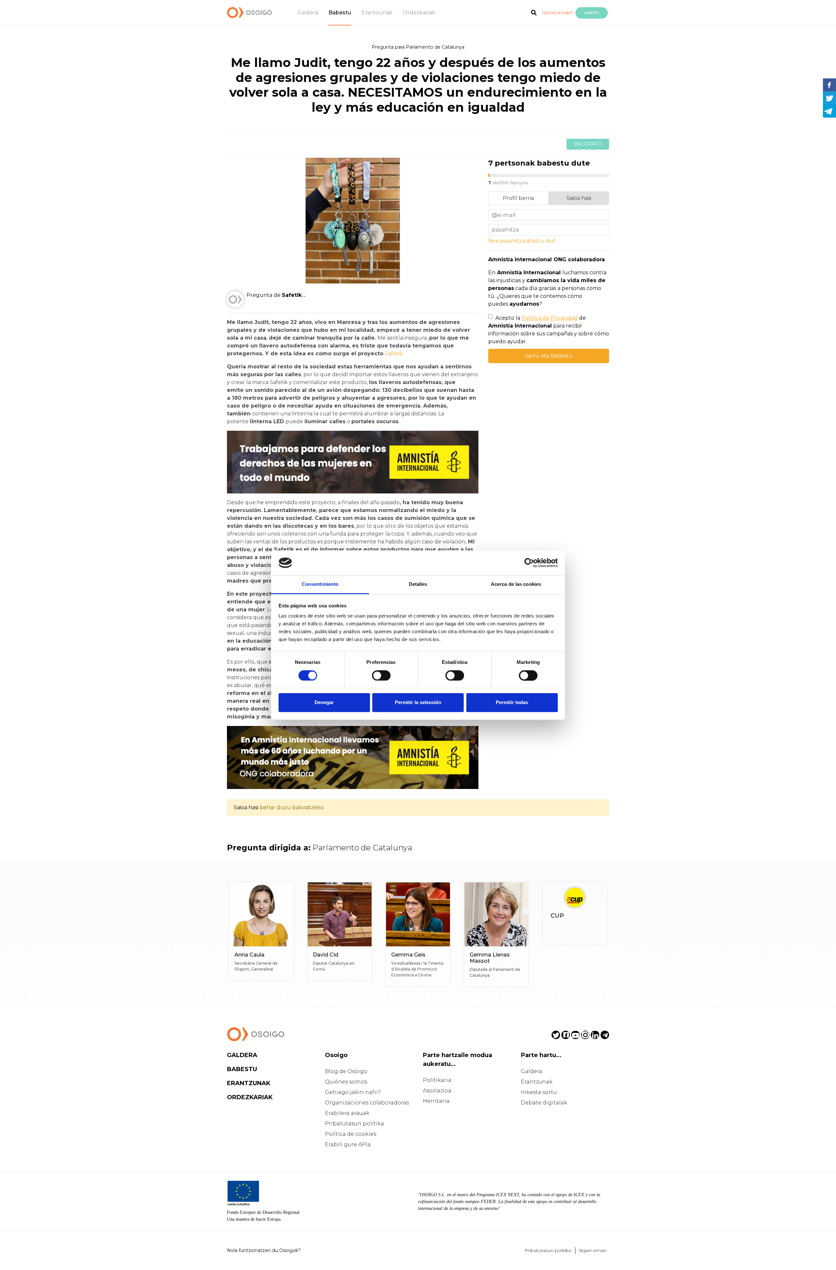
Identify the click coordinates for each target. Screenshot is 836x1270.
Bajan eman (592, 1250)
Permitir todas (512, 702)
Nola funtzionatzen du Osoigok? (264, 1250)
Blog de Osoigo (346, 1071)
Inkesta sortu (539, 1092)
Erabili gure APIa (348, 1144)
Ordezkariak (419, 12)
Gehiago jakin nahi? (353, 1092)
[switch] (381, 675)
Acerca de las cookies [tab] (516, 584)
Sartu (592, 12)
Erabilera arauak (347, 1113)
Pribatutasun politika (354, 1123)
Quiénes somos (346, 1082)
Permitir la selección (418, 702)
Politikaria (437, 1080)
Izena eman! (557, 12)
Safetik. (394, 353)
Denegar (324, 702)
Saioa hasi (579, 198)
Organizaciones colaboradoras (367, 1103)
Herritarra (436, 1101)
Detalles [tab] (418, 584)
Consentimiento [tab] (320, 584)
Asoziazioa (437, 1090)
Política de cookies (350, 1134)
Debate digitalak (544, 1103)
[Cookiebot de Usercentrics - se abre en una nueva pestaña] (529, 563)
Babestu (340, 12)
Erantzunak (377, 12)
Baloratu (587, 144)
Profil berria (518, 198)
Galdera (307, 12)
